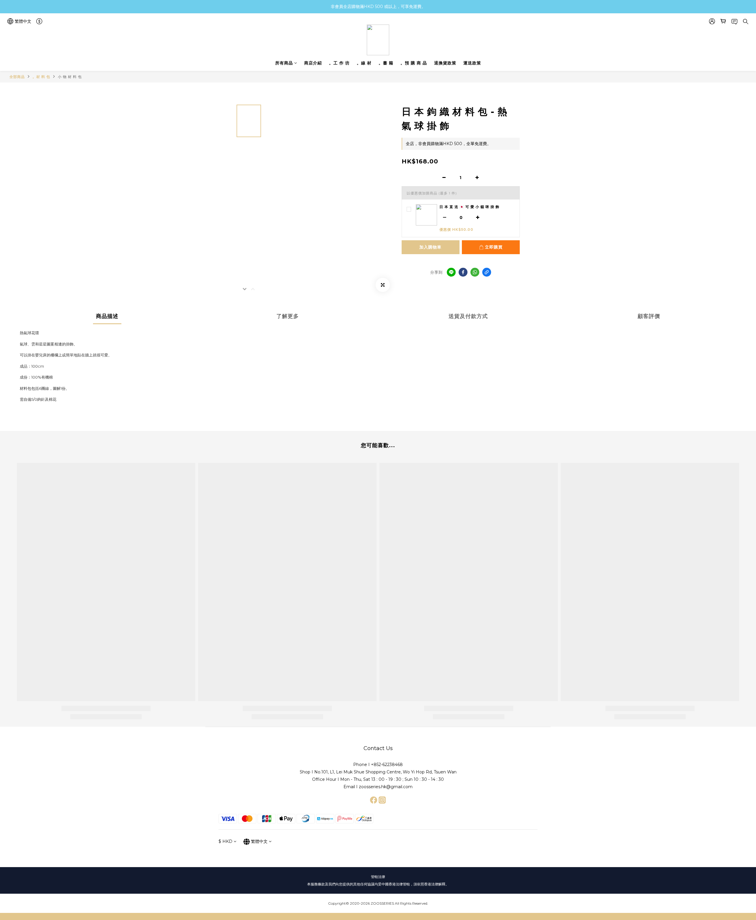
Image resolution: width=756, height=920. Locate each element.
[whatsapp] (474, 272)
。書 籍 (386, 63)
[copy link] (486, 272)
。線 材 (364, 63)
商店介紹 (313, 63)
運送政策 (472, 63)
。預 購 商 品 (413, 63)
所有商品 (284, 63)
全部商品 (17, 76)
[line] (451, 272)
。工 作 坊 (339, 63)
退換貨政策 (445, 63)
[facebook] (463, 272)
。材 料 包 (41, 76)
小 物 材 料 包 (70, 76)
